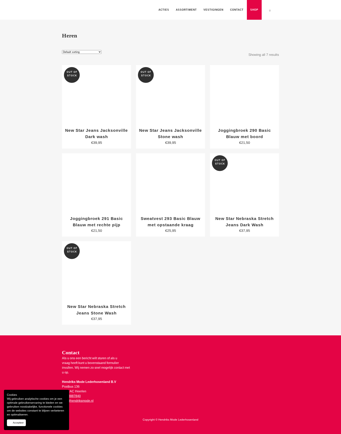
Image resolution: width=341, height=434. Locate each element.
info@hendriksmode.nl (78, 400)
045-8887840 (71, 396)
